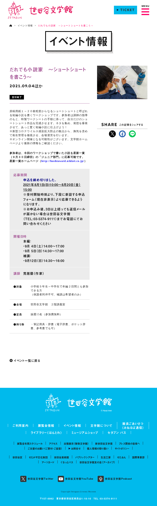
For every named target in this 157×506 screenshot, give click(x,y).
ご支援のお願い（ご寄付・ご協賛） (45, 448)
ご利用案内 (21, 425)
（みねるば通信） (133, 427)
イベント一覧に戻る (27, 360)
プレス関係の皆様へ (129, 443)
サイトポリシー (122, 448)
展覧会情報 (46, 425)
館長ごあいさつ (132, 423)
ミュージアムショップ (85, 432)
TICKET (127, 10)
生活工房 (106, 457)
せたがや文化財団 (38, 457)
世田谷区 (17, 457)
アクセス (53, 443)
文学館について (101, 425)
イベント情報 (25, 25)
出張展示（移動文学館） (76, 443)
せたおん (121, 457)
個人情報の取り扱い (97, 448)
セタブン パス (117, 432)
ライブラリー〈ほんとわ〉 (46, 432)
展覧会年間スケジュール (30, 443)
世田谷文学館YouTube (79, 478)
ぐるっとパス (67, 462)
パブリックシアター (84, 457)
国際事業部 (138, 457)
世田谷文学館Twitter (41, 478)
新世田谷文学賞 (104, 443)
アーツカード (48, 462)
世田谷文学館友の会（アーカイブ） (97, 462)
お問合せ (76, 448)
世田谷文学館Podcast (118, 478)
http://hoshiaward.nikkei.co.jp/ (62, 161)
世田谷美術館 (61, 457)
